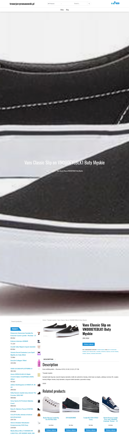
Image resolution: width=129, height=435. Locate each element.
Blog (67, 10)
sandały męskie (86, 353)
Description (48, 359)
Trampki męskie (51, 320)
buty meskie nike (91, 351)
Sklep (62, 10)
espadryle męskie (105, 351)
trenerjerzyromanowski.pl (22, 3)
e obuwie (98, 351)
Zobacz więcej (88, 344)
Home (44, 320)
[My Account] (112, 3)
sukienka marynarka (96, 353)
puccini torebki (114, 351)
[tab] (49, 359)
